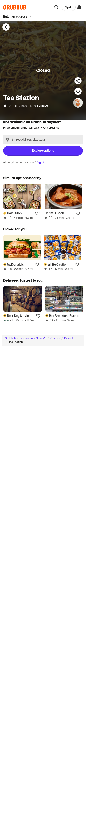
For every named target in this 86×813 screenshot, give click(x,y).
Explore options (43, 150)
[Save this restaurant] (78, 91)
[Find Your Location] (7, 139)
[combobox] (43, 139)
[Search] (56, 7)
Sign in (41, 162)
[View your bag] (79, 7)
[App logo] (14, 7)
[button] (17, 16)
